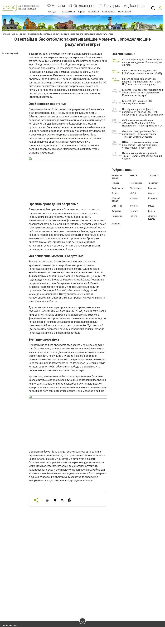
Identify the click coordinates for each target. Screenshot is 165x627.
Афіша (81, 11)
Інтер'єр (134, 206)
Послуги (134, 211)
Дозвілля (136, 6)
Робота (133, 216)
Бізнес (115, 193)
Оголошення (84, 6)
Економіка (117, 206)
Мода (151, 206)
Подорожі (117, 216)
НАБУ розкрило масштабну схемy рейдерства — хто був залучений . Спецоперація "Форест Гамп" (140, 145)
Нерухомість (124, 11)
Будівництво (118, 188)
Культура (152, 198)
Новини (58, 6)
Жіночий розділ (116, 199)
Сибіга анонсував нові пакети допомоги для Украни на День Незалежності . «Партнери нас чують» (142, 123)
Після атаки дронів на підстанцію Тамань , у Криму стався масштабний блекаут (142, 156)
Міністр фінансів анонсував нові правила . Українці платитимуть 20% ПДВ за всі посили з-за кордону (141, 82)
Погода (52, 11)
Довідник (112, 6)
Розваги (152, 188)
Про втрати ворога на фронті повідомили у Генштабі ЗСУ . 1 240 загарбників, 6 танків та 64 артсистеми (142, 112)
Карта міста (68, 11)
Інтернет (134, 198)
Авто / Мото (108, 11)
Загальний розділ (117, 176)
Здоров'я (153, 175)
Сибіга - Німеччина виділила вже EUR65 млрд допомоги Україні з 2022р (142, 72)
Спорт (151, 193)
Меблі (133, 193)
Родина (151, 211)
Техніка (133, 175)
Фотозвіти (93, 11)
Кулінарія (116, 211)
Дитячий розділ (152, 217)
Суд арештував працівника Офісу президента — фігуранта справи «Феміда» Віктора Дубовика (140, 134)
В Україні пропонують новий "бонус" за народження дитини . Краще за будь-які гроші (142, 62)
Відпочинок (135, 188)
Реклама (116, 223)
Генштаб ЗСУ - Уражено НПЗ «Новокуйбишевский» (137, 102)
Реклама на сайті (10, 625)
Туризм (115, 183)
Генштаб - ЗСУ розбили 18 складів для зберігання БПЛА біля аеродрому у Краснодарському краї (142, 93)
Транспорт (153, 183)
